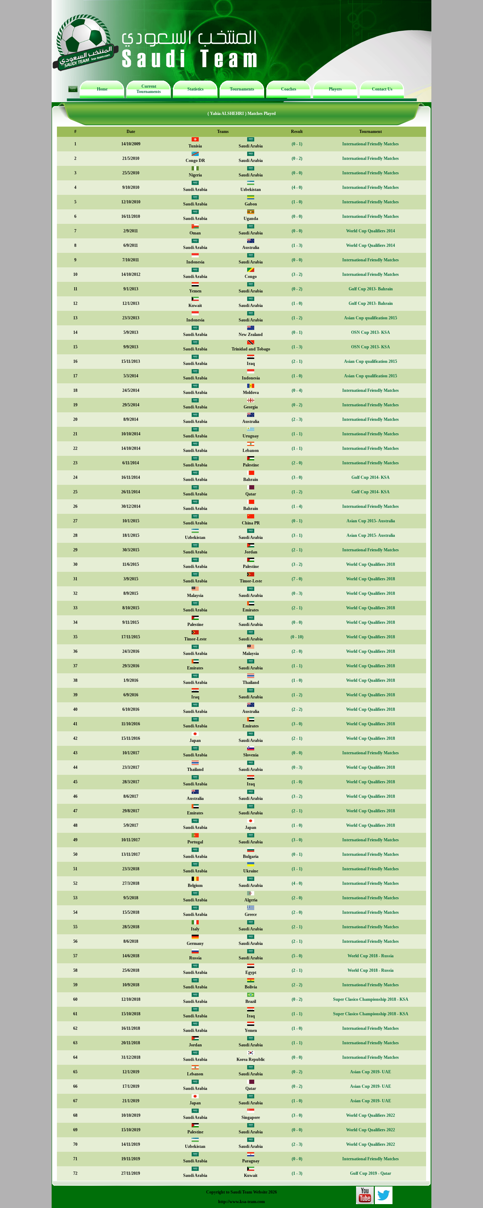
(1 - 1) (297, 433)
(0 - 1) (297, 143)
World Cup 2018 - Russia (371, 955)
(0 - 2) (297, 158)
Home (102, 89)
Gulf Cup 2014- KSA (370, 477)
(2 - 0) (297, 462)
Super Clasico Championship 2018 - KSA (370, 999)
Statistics (195, 89)
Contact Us (382, 89)
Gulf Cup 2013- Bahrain (371, 288)
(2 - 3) (297, 419)
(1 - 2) (297, 317)
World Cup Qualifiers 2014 (370, 230)
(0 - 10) (297, 636)
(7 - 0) (297, 578)
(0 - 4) (297, 390)
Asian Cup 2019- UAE (370, 1071)
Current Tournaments (148, 89)
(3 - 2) (297, 274)
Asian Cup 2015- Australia (371, 520)
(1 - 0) (297, 201)
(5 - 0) (297, 955)
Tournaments (242, 89)
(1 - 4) (297, 506)
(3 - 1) (297, 535)
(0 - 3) (297, 593)
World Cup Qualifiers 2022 (370, 1115)
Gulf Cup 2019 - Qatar (370, 1173)
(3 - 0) (297, 477)
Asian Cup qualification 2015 (370, 317)
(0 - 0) (297, 172)
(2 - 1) (297, 361)
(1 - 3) (297, 245)
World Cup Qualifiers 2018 (370, 564)
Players (335, 89)
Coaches (288, 89)
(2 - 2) (297, 709)
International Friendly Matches (370, 143)
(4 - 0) (297, 187)
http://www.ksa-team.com (241, 1201)
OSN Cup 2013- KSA (370, 332)
